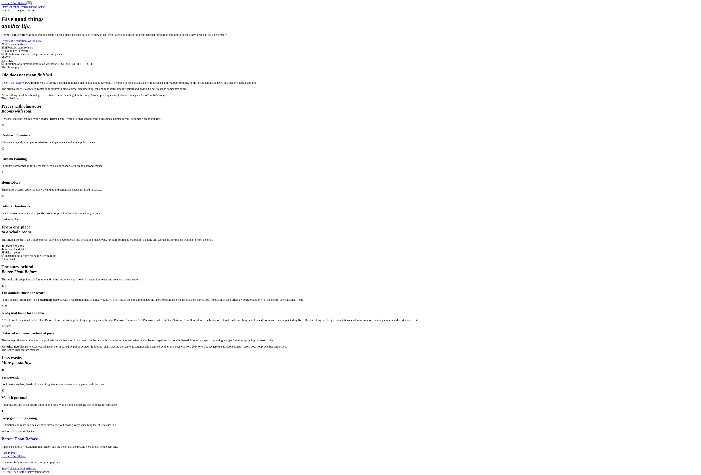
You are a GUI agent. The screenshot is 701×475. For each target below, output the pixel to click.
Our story (35, 40)
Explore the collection (15, 40)
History (32, 6)
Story (4, 6)
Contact (40, 6)
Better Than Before (12, 82)
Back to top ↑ (9, 452)
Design (24, 6)
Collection (14, 6)
